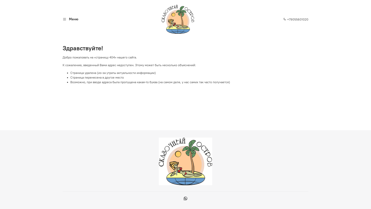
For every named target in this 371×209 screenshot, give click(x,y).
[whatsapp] (185, 199)
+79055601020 (297, 19)
